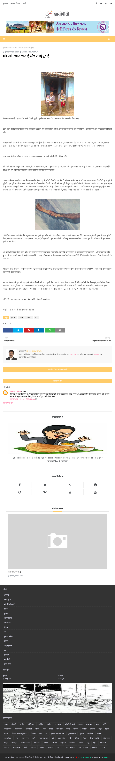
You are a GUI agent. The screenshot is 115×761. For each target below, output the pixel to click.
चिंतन (6, 627)
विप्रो (6, 743)
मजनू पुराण (25, 738)
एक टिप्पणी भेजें (8, 403)
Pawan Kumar (15, 391)
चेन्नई (68, 729)
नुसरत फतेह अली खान (57, 733)
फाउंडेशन (90, 733)
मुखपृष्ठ (5, 3)
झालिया (13, 318)
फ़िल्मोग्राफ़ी (7, 679)
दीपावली (29, 318)
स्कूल (94, 743)
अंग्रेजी (14, 724)
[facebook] (96, 3)
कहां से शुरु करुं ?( (14, 571)
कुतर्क (6, 613)
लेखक (85, 738)
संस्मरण (6, 655)
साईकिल (63, 743)
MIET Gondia (83, 747)
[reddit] (95, 485)
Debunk (50, 747)
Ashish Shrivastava (30, 52)
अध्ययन (60, 675)
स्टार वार (7, 747)
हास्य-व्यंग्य (7, 664)
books (42, 747)
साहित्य (81, 743)
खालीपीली (7, 622)
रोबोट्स (77, 738)
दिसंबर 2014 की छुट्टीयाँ (19, 733)
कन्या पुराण (7, 599)
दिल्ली (107, 729)
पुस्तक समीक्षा (8, 636)
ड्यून (100, 729)
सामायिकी (7, 659)
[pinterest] (111, 3)
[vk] (45, 492)
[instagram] (106, 3)
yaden (103, 747)
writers (94, 747)
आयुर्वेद (49, 724)
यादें (5, 650)
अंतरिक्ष (96, 354)
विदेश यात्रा (106, 738)
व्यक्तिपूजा (14, 743)
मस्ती (33, 738)
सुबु (88, 743)
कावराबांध (89, 724)
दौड (40, 733)
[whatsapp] (70, 485)
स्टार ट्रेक (103, 743)
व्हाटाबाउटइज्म (25, 743)
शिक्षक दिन (37, 743)
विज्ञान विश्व (73, 354)
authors (33, 747)
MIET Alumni (70, 747)
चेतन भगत (60, 729)
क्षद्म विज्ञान (8, 618)
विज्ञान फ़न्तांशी (94, 738)
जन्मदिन (75, 729)
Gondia (59, 747)
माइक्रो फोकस (43, 738)
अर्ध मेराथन (31, 724)
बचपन (6, 641)
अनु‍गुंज (6, 595)
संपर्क (24, 3)
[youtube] (95, 492)
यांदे (10, 48)
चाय (44, 729)
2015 (6, 724)
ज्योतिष (84, 729)
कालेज (6, 609)
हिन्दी (25, 747)
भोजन (17, 738)
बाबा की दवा (7, 738)
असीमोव (40, 724)
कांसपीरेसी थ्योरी (9, 604)
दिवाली (21, 318)
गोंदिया (37, 729)
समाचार (54, 743)
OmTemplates (85, 757)
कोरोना (105, 724)
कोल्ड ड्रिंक (7, 729)
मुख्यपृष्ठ (5, 48)
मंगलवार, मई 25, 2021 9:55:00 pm (22, 399)
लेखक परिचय (15, 3)
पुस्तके (82, 733)
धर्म (5, 632)
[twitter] (101, 3)
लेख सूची (61, 679)
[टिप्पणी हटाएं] (36, 399)
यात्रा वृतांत (8, 645)
